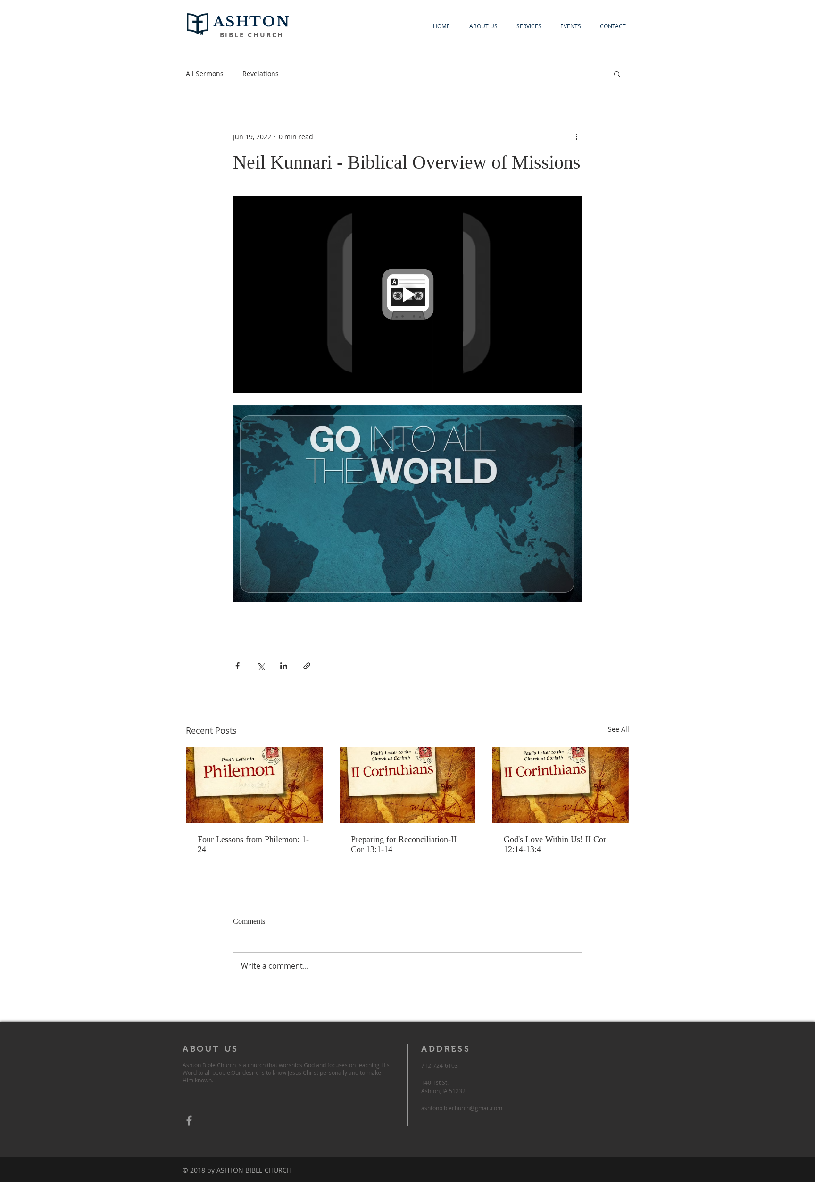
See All (618, 729)
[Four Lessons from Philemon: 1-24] (254, 785)
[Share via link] (306, 665)
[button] (617, 73)
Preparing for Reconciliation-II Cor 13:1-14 (404, 844)
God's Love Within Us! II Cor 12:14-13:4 (555, 844)
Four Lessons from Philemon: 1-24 (253, 844)
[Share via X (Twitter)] (260, 665)
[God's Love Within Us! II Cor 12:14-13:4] (560, 785)
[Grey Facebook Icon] (189, 1120)
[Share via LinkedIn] (283, 665)
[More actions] (576, 136)
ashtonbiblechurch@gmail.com (461, 1108)
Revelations (260, 73)
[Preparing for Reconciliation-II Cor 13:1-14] (408, 785)
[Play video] (407, 294)
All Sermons (205, 73)
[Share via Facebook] (237, 665)
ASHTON (252, 21)
